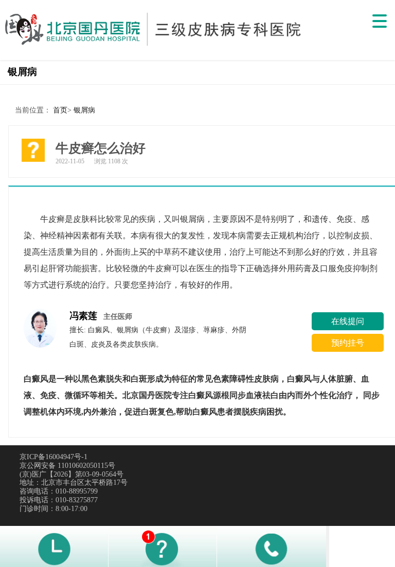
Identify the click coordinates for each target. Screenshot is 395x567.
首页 (60, 110)
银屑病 (84, 110)
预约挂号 (347, 342)
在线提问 (347, 321)
